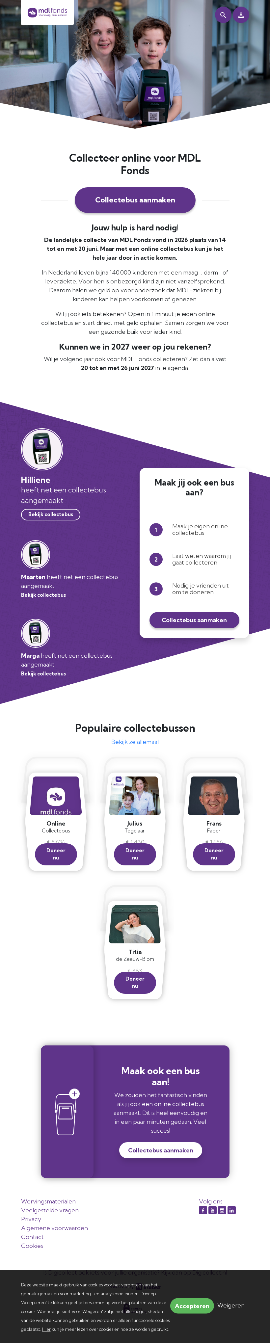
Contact (32, 1237)
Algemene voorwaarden (54, 1228)
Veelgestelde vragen (50, 1210)
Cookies (32, 1246)
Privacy (31, 1219)
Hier (46, 1329)
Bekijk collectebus (50, 514)
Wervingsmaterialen (48, 1201)
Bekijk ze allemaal (135, 742)
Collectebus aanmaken (135, 199)
